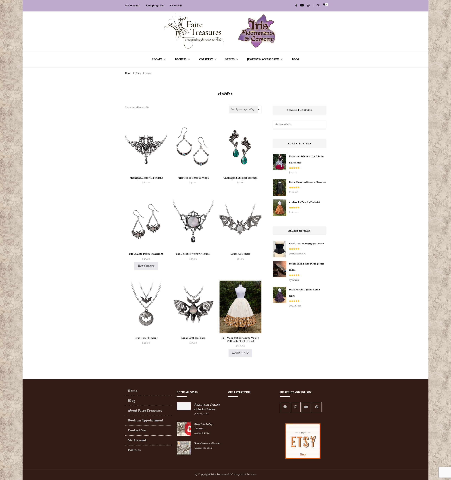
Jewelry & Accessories (263, 59)
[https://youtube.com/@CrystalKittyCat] (306, 407)
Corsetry (206, 59)
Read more (146, 266)
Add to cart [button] (146, 145)
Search (321, 124)
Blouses (181, 59)
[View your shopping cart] (324, 5)
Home (132, 391)
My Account (132, 5)
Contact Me (137, 430)
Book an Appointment (145, 420)
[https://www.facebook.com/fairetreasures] (285, 407)
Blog (295, 59)
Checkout (176, 5)
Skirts (230, 59)
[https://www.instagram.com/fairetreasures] (296, 407)
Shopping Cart (155, 5)
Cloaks (157, 59)
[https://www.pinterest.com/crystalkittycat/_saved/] (317, 407)
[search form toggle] (318, 6)
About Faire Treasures (145, 411)
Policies (134, 450)
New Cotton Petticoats (207, 443)
